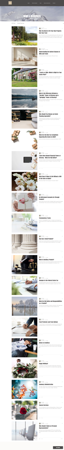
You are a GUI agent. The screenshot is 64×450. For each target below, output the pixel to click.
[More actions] (62, 28)
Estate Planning (20, 23)
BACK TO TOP (32, 447)
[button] (63, 23)
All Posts (13, 23)
